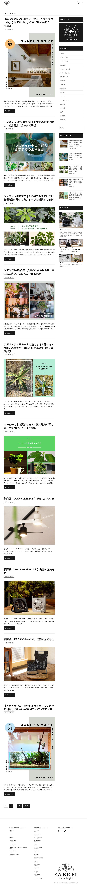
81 (19, 805)
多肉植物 (63, 108)
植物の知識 (62, 88)
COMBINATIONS (37, 865)
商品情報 (63, 65)
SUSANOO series (37, 841)
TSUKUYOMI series (38, 838)
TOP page (11, 831)
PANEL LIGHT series (38, 848)
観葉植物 (63, 84)
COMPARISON (36, 868)
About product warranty (15, 855)
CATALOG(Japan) (37, 875)
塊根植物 (63, 80)
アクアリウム (64, 77)
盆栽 (61, 112)
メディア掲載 (64, 61)
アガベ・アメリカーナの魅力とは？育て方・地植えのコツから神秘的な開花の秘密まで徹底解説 (29, 348)
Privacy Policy (13, 844)
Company (11, 838)
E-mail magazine (13, 851)
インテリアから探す (65, 69)
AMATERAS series (37, 834)
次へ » (26, 805)
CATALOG (36, 872)
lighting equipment (38, 858)
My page (11, 834)
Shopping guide (13, 841)
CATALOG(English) (38, 878)
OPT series (36, 855)
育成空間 (63, 116)
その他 (62, 92)
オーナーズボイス (64, 73)
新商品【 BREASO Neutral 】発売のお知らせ (29, 639)
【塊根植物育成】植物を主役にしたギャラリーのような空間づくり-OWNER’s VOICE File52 (28, 22)
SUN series (36, 851)
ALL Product (36, 831)
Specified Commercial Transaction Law (18, 848)
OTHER (36, 861)
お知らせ (62, 53)
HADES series (36, 844)
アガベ (62, 96)
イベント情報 (64, 57)
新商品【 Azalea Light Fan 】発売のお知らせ (29, 498)
